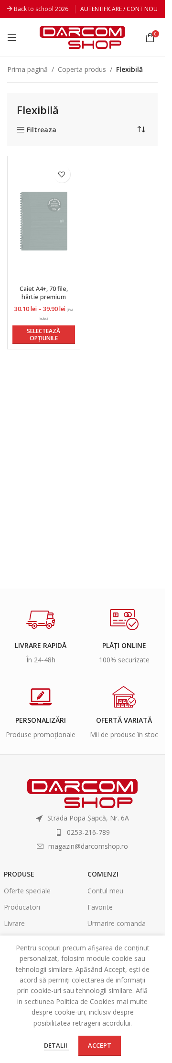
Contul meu (105, 890)
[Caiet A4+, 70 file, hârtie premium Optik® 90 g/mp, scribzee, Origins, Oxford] (43, 221)
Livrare (14, 923)
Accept (99, 1045)
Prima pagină (27, 69)
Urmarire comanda (116, 923)
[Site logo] (82, 36)
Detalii (56, 1045)
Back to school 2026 (41, 9)
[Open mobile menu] (12, 37)
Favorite (100, 907)
